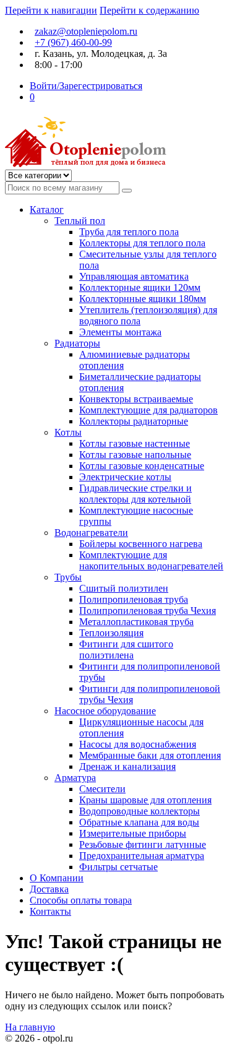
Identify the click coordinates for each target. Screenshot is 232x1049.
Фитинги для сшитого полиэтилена (126, 649)
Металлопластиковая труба (136, 621)
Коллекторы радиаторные (133, 421)
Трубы (68, 577)
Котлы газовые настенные (134, 443)
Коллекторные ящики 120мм (139, 287)
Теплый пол (79, 220)
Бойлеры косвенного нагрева (140, 543)
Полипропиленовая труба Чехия (147, 610)
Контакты (50, 911)
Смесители (102, 789)
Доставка (49, 889)
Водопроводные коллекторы (139, 811)
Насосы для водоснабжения (137, 744)
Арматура (75, 777)
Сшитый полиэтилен (123, 588)
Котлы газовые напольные (135, 454)
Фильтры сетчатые (118, 866)
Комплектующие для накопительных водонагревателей (151, 560)
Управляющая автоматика (134, 276)
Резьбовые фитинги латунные (142, 844)
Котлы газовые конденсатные (141, 465)
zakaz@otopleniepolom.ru (86, 31)
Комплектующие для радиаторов (148, 410)
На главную (30, 1027)
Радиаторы (77, 343)
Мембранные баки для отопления (150, 755)
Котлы (68, 432)
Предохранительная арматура (141, 855)
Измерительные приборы (132, 833)
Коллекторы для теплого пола (142, 243)
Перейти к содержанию (149, 10)
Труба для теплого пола (129, 232)
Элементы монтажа (120, 332)
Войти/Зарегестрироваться (86, 85)
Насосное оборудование (105, 711)
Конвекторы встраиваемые (136, 399)
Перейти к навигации (51, 10)
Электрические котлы (125, 477)
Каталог (47, 209)
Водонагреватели (91, 532)
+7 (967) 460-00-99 (73, 42)
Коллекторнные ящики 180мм (142, 298)
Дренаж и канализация (127, 766)
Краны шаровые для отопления (145, 800)
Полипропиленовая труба (133, 599)
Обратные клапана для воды (139, 822)
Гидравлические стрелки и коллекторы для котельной (135, 493)
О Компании (57, 878)
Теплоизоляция (111, 633)
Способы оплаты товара (81, 900)
